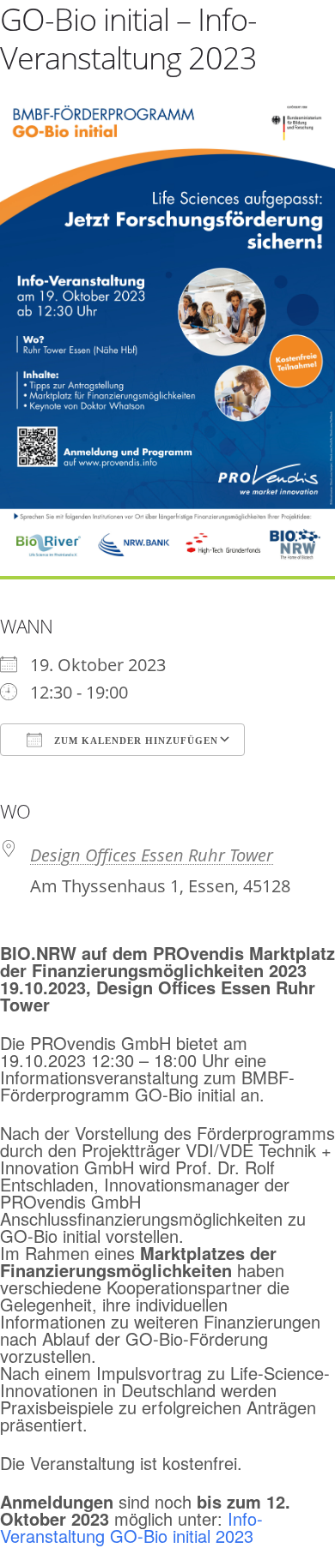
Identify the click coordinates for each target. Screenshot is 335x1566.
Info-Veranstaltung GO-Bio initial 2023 (131, 1527)
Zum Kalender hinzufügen (134, 740)
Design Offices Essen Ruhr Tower (151, 855)
